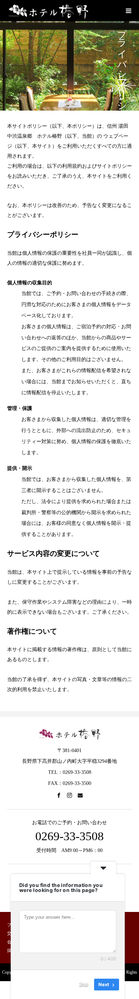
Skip (83, 984)
